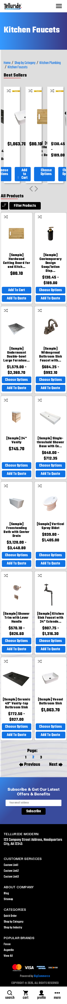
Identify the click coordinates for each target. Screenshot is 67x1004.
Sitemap (8, 899)
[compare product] (6, 216)
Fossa (7, 944)
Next (53, 764)
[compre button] (9, 90)
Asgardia (9, 950)
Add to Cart (24, 174)
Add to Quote (16, 298)
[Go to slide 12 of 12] (31, 189)
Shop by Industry (13, 927)
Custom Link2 (11, 871)
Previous (32, 764)
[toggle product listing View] (4, 206)
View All (8, 956)
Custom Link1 (11, 865)
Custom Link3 (11, 876)
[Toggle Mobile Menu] (59, 6)
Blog (6, 893)
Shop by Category (13, 921)
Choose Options (46, 172)
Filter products (25, 206)
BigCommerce (42, 976)
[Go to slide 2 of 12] (36, 189)
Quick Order (10, 916)
